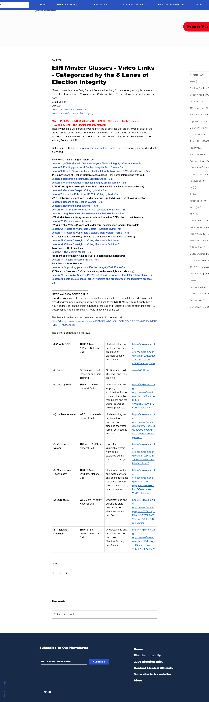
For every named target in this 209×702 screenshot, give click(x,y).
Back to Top (4, 689)
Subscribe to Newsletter (152, 674)
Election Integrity (147, 655)
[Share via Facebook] (53, 573)
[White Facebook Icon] (41, 692)
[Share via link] (74, 573)
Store (138, 680)
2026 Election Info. (148, 661)
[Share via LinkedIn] (67, 573)
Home (138, 649)
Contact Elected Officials (153, 667)
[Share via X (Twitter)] (60, 573)
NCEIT (55, 563)
